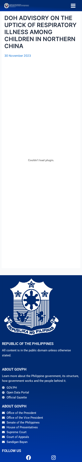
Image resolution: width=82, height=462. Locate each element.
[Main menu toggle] (73, 6)
